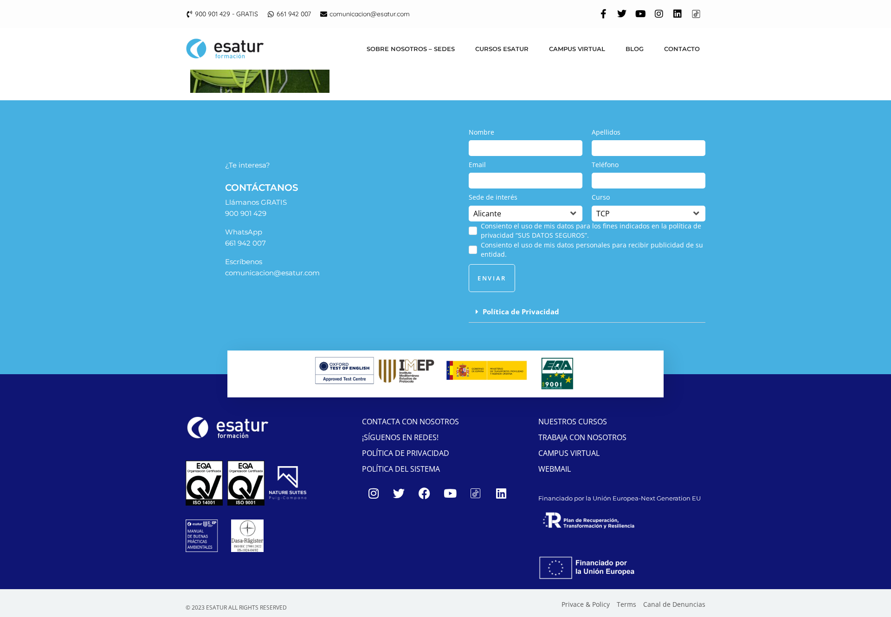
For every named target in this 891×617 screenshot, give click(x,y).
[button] (587, 312)
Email (477, 164)
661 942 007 (245, 243)
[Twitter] (622, 14)
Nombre (481, 132)
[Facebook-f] (603, 14)
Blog (635, 48)
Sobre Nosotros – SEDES (411, 48)
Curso (601, 197)
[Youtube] (640, 14)
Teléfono (605, 164)
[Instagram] (659, 14)
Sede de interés (493, 197)
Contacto (682, 48)
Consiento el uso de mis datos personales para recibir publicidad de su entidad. (592, 249)
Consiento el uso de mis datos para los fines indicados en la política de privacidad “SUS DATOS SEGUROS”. (591, 230)
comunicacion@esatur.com (272, 272)
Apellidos (606, 132)
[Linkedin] (677, 14)
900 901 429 (245, 213)
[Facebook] (424, 493)
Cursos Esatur (502, 48)
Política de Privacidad (521, 311)
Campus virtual (577, 48)
